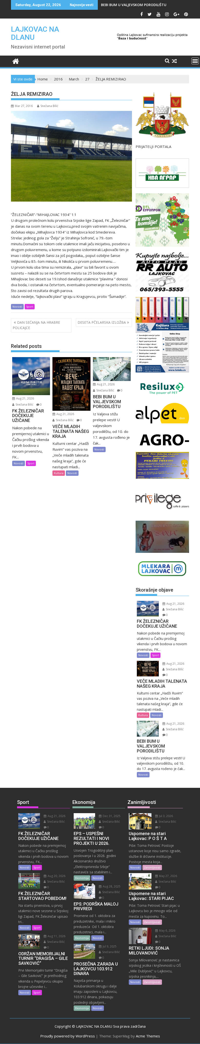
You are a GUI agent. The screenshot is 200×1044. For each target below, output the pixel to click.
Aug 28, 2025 (111, 886)
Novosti (17, 306)
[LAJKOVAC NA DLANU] (15, 60)
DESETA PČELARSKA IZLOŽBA (102, 322)
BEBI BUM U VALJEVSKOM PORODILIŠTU (133, 4)
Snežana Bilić (49, 106)
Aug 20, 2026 (56, 876)
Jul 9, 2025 (109, 946)
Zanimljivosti (152, 867)
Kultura (58, 473)
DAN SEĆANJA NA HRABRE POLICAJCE (36, 325)
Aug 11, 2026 (56, 936)
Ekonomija (82, 878)
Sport (29, 306)
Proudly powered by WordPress (67, 1036)
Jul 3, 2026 (165, 816)
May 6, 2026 (166, 930)
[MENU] (195, 61)
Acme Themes (148, 1036)
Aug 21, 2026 (24, 398)
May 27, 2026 (167, 876)
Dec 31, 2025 (111, 816)
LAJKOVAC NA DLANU (35, 33)
